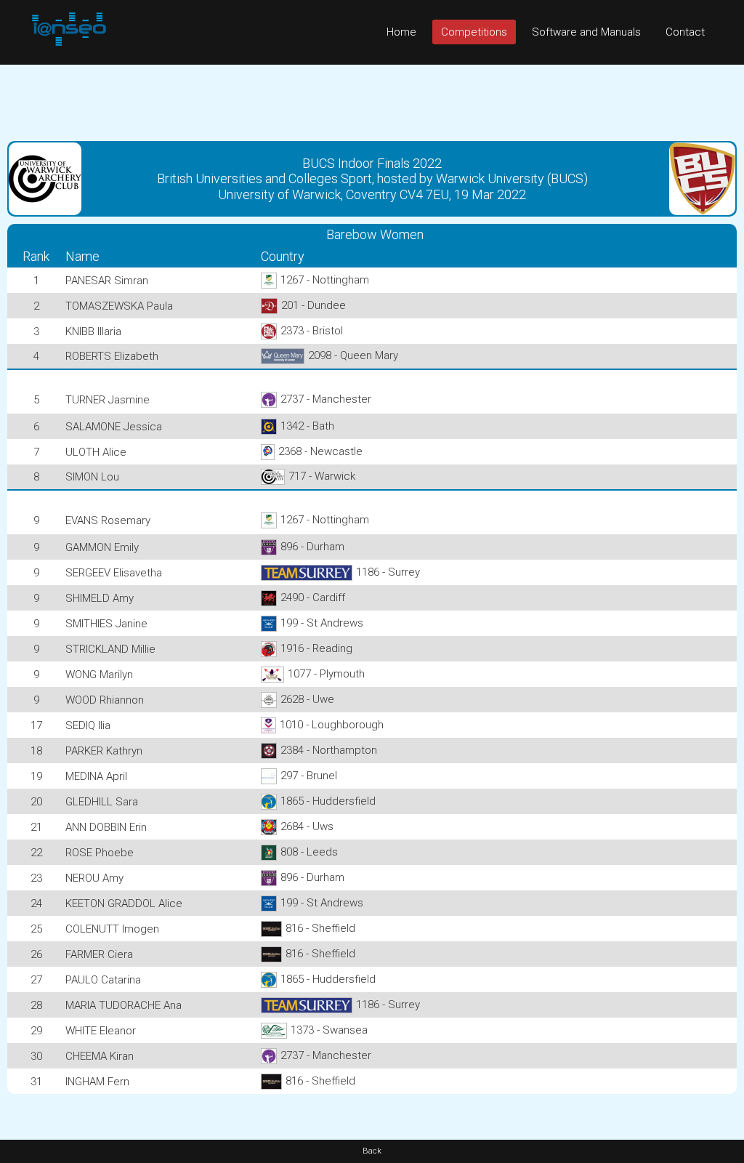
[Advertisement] (372, 97)
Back (372, 1151)
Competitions (474, 32)
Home (401, 32)
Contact (685, 32)
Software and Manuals (586, 32)
